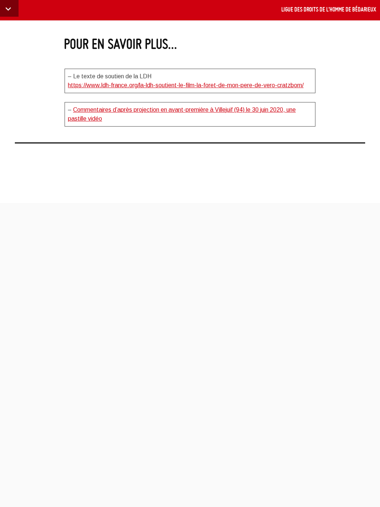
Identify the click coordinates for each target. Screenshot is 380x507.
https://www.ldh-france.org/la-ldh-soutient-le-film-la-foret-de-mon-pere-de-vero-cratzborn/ (186, 85)
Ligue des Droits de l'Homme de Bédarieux (328, 9)
